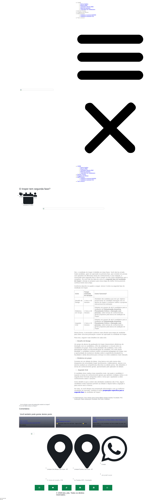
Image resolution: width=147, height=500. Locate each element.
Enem (93, 397)
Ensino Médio (99, 397)
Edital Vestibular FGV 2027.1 (63, 421)
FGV (121, 397)
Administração (79, 397)
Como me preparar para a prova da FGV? (30, 422)
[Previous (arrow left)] (0, 499)
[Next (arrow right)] (2, 499)
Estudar (106, 397)
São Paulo (101, 399)
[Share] (2, 498)
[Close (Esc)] (0, 498)
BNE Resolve (81, 13)
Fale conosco (81, 17)
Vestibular (107, 399)
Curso (85, 397)
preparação (88, 399)
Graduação (77, 399)
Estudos (110, 397)
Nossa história (84, 4)
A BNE (79, 2)
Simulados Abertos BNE (87, 6)
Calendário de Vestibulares (87, 9)
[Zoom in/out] (5, 498)
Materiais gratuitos (85, 8)
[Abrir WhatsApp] (143, 496)
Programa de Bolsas (82, 12)
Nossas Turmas (81, 11)
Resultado (94, 399)
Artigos (21, 196)
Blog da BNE (84, 5)
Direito (89, 397)
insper (82, 399)
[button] (110, 92)
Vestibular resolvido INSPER (88, 15)
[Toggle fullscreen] (3, 498)
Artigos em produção (24, 421)
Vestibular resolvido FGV (87, 16)
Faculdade (116, 397)
